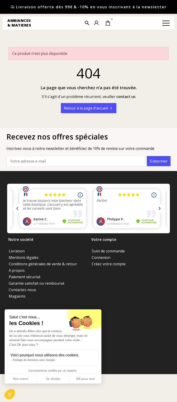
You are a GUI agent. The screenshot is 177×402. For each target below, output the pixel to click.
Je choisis (53, 379)
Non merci (20, 379)
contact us (126, 96)
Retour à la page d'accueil (88, 108)
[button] (87, 23)
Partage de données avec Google (34, 360)
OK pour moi (85, 379)
